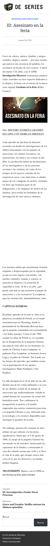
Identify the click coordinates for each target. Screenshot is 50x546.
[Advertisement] (25, 228)
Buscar (6, 516)
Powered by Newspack (12, 538)
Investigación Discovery (25, 19)
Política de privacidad (11, 541)
